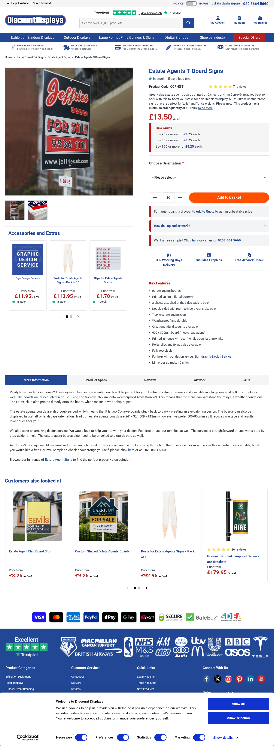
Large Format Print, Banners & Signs (127, 38)
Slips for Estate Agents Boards (108, 280)
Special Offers (249, 38)
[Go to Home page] (35, 20)
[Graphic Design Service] (169, 47)
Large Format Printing (30, 57)
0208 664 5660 (229, 240)
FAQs (246, 380)
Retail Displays (15, 682)
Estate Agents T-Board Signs (92, 57)
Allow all (238, 704)
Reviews (150, 380)
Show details (223, 737)
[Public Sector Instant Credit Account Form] (117, 47)
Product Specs (96, 380)
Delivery (76, 682)
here (195, 240)
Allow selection (238, 718)
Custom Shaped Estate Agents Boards (102, 551)
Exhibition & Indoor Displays (32, 38)
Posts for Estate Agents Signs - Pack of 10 (68, 280)
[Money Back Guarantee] (220, 47)
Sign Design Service (28, 278)
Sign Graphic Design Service (213, 356)
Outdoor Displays (77, 38)
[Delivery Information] (66, 47)
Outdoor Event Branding (20, 689)
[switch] (123, 737)
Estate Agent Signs (59, 57)
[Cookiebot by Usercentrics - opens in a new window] (27, 737)
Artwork (200, 380)
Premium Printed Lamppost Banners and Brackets (233, 559)
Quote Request (42, 3)
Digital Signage (176, 38)
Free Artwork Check (249, 260)
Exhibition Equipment (18, 676)
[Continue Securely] (78, 317)
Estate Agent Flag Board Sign (30, 551)
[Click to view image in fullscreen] (69, 132)
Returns (76, 689)
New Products (145, 689)
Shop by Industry (213, 38)
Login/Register (146, 676)
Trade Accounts (146, 682)
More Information (36, 380)
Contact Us (78, 676)
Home (8, 57)
